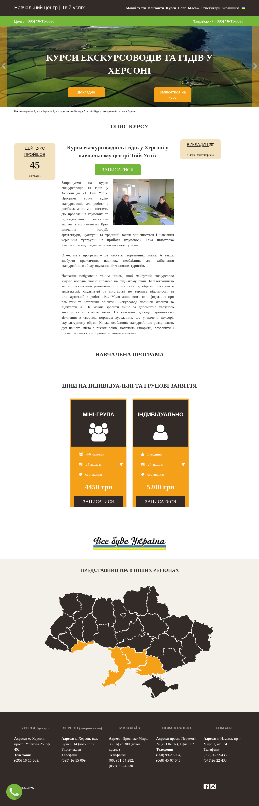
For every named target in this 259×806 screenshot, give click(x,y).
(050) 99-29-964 (168, 755)
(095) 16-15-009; (40, 21)
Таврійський (203, 21)
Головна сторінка (23, 111)
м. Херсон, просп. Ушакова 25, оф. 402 (32, 743)
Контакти (156, 8)
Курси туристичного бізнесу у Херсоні (72, 111)
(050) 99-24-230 (121, 766)
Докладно (86, 92)
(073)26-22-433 (215, 760)
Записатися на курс (172, 94)
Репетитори (210, 8)
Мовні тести (136, 8)
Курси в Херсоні (42, 111)
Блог (182, 8)
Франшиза (231, 8)
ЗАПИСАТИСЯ (118, 169)
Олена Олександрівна (200, 154)
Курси (171, 8)
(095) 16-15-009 (26, 760)
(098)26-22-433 (215, 755)
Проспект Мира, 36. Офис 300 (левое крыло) (128, 743)
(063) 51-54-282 (121, 760)
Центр (19, 21)
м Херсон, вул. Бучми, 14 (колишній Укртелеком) (80, 743)
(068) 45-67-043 (168, 760)
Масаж (193, 8)
